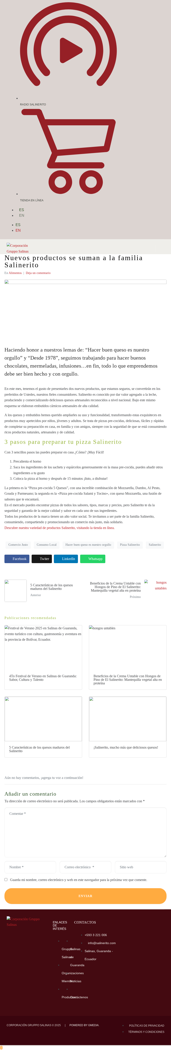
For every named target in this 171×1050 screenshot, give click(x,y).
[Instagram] (138, 91)
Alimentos (15, 273)
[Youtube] (138, 103)
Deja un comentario (38, 273)
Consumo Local (47, 544)
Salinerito (155, 544)
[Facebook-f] (155, 91)
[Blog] (155, 116)
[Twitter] (155, 103)
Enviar (85, 896)
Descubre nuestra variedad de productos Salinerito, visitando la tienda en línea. (59, 528)
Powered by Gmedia (84, 1025)
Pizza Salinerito (130, 544)
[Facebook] (92, 974)
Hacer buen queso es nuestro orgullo (88, 544)
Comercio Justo (18, 544)
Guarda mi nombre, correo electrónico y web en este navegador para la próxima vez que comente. (78, 880)
